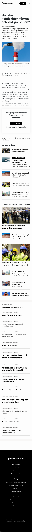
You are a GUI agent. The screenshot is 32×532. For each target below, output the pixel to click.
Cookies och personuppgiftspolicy (16, 482)
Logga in (22, 127)
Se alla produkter (16, 474)
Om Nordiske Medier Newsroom (16, 509)
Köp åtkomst (16, 123)
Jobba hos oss (16, 506)
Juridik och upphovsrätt (16, 485)
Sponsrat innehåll (16, 491)
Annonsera (16, 471)
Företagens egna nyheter (11, 307)
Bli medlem (16, 468)
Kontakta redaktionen (16, 500)
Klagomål (16, 488)
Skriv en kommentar (23, 138)
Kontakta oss (16, 503)
